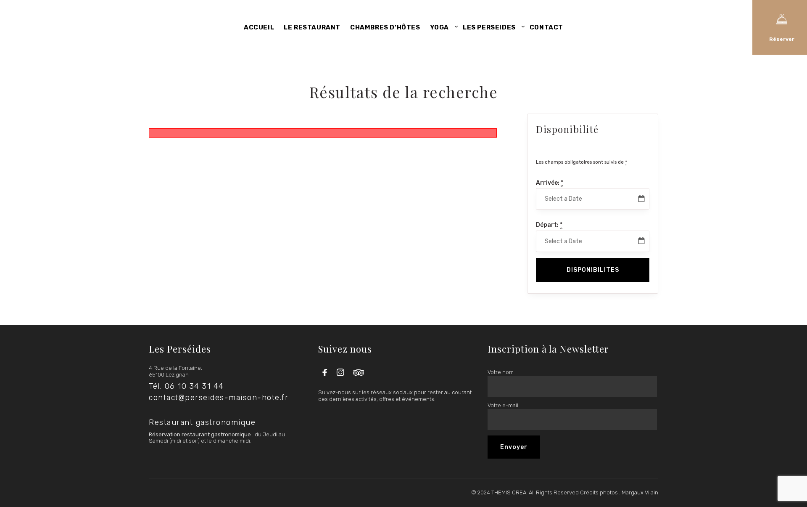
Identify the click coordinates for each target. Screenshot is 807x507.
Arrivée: (549, 182)
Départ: (549, 224)
